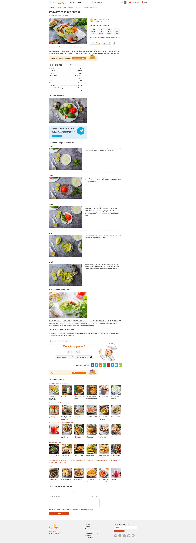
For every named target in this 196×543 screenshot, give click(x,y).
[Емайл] (116, 365)
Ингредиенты (53, 47)
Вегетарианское (65, 460)
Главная (51, 7)
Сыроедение (114, 460)
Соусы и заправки (68, 7)
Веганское (63, 462)
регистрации (89, 509)
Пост (50, 466)
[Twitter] (112, 365)
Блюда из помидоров (68, 422)
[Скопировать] (120, 365)
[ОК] (100, 365)
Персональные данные (91, 533)
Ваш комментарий (54, 496)
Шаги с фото (62, 47)
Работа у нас (88, 535)
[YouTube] (133, 535)
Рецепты (71, 2)
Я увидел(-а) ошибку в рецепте (60, 341)
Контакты (87, 529)
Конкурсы (79, 2)
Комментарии (78, 47)
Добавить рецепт (79, 58)
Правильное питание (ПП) (101, 460)
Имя (50, 489)
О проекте (87, 526)
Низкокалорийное (78, 460)
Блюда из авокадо (65, 403)
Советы (70, 47)
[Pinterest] (108, 365)
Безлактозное (53, 462)
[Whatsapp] (104, 365)
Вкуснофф (106, 19)
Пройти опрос (89, 537)
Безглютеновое (53, 460)
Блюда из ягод (53, 403)
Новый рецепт (136, 2)
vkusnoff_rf (57, 136)
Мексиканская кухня (55, 442)
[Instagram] (128, 535)
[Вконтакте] (92, 365)
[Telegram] (96, 365)
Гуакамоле (78, 7)
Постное (88, 460)
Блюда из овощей (54, 422)
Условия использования (92, 531)
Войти (145, 2)
